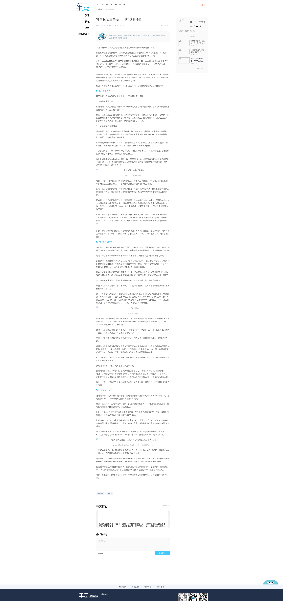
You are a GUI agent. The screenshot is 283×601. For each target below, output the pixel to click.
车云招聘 (122, 587)
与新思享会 (84, 33)
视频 (87, 27)
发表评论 (162, 553)
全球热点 (100, 494)
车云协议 (160, 587)
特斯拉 (110, 494)
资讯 (87, 15)
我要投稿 (147, 587)
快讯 (87, 21)
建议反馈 (135, 587)
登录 (203, 4)
